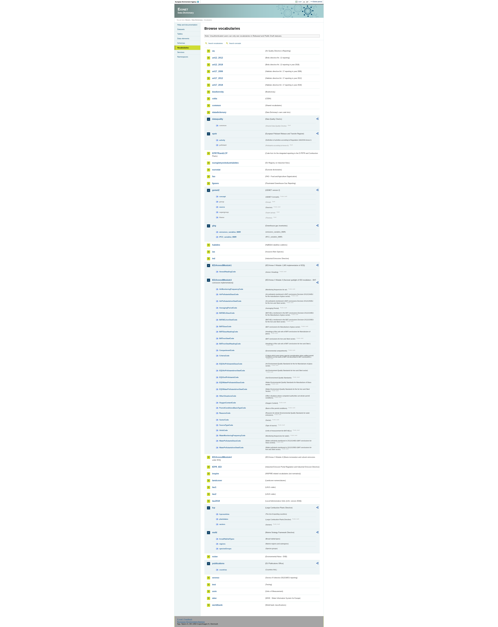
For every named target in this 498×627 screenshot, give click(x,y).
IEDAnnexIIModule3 (222, 280)
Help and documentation (187, 25)
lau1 (214, 487)
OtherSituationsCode (227, 396)
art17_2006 (217, 71)
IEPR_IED (217, 467)
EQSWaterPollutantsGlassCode (231, 382)
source (222, 207)
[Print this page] (304, 2)
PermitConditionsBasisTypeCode (232, 408)
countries (223, 570)
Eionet (187, 20)
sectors (222, 524)
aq (213, 51)
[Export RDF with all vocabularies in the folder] (317, 119)
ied (213, 258)
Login (300, 1)
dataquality (217, 119)
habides (216, 245)
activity (222, 140)
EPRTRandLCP (219, 153)
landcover (217, 480)
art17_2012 (217, 78)
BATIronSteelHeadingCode (230, 344)
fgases (215, 183)
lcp (213, 508)
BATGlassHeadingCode (228, 332)
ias (213, 252)
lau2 (214, 494)
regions (222, 544)
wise (214, 598)
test (214, 584)
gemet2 (215, 190)
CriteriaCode (224, 356)
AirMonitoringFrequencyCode (231, 289)
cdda (214, 98)
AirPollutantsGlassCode (228, 294)
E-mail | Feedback (184, 619)
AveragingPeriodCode (228, 308)
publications (218, 563)
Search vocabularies (215, 43)
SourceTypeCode (226, 425)
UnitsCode (223, 430)
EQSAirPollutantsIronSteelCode (232, 371)
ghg (214, 226)
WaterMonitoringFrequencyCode (232, 435)
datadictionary (219, 112)
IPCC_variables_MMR (227, 237)
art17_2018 (217, 85)
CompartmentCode (226, 350)
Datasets (181, 29)
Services (180, 52)
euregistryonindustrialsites (225, 163)
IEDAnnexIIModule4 (222, 457)
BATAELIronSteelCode (228, 320)
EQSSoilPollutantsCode (228, 377)
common (216, 105)
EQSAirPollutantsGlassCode (230, 364)
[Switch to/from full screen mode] (307, 2)
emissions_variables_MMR (230, 232)
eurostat (216, 170)
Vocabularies (183, 48)
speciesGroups (225, 549)
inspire (215, 474)
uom (214, 591)
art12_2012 (217, 58)
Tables (180, 34)
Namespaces (182, 57)
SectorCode (224, 420)
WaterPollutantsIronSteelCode (231, 448)
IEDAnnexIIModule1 (222, 265)
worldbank (217, 605)
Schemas (181, 43)
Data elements (183, 38)
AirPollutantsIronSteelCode (230, 301)
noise (215, 556)
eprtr (214, 134)
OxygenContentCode (227, 403)
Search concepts (235, 43)
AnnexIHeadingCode (227, 272)
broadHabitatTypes (226, 539)
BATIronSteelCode (226, 338)
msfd (214, 532)
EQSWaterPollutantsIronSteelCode (233, 389)
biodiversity (218, 92)
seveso (215, 578)
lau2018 (216, 501)
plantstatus (223, 519)
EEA (188, 2)
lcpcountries (224, 514)
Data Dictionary (197, 20)
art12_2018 (217, 65)
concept (222, 197)
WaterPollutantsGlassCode (230, 441)
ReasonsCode (224, 413)
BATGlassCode (225, 326)
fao (213, 176)
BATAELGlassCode (226, 313)
